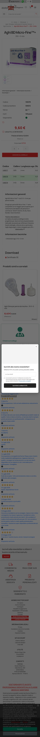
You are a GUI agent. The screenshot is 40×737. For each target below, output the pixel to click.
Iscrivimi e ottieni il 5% (20, 385)
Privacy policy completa (25, 381)
